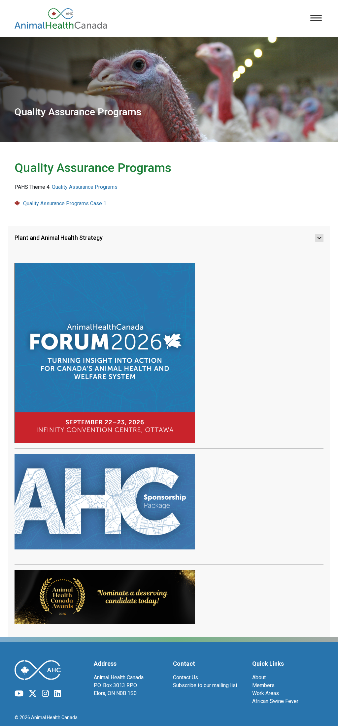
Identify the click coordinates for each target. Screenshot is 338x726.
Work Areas (265, 693)
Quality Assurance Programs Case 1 (64, 203)
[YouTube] (19, 694)
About (259, 677)
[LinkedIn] (57, 694)
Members (263, 685)
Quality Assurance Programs (85, 187)
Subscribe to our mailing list (205, 685)
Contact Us (185, 677)
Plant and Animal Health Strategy (59, 237)
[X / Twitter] (33, 694)
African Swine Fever (275, 701)
